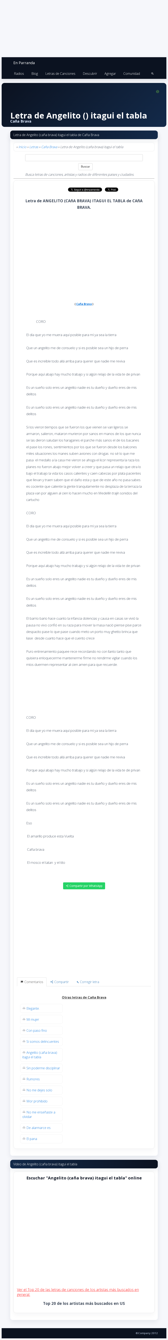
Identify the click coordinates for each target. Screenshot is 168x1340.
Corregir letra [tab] (89, 982)
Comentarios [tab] (33, 982)
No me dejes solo (39, 1090)
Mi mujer (32, 1019)
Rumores (33, 1079)
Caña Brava (49, 147)
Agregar (110, 73)
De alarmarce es (38, 1127)
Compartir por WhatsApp (85, 886)
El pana (31, 1139)
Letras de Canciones (60, 73)
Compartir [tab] (61, 982)
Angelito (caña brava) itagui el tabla (39, 1054)
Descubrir (90, 73)
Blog (34, 73)
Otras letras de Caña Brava (84, 997)
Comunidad (131, 73)
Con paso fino (36, 1030)
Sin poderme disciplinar (43, 1068)
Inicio (22, 147)
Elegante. (33, 1008)
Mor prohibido (37, 1101)
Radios (19, 73)
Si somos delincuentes (42, 1041)
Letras (33, 147)
